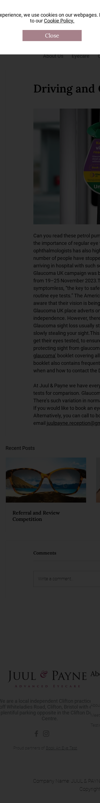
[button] (52, 35)
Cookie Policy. (59, 21)
